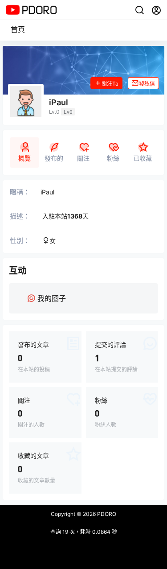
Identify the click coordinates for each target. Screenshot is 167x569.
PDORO (106, 514)
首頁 (18, 29)
